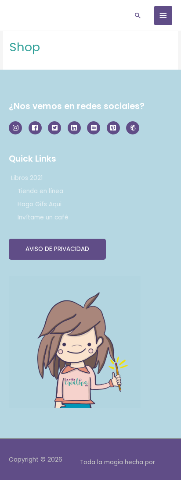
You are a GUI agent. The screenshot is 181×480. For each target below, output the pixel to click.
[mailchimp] (133, 127)
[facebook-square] (38, 127)
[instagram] (18, 127)
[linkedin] (77, 127)
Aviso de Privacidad (57, 249)
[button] (138, 15)
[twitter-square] (57, 127)
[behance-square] (96, 127)
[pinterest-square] (116, 127)
